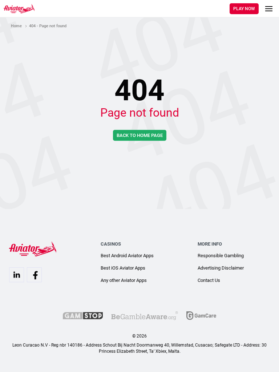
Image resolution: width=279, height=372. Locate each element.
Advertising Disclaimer (221, 268)
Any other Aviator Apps (124, 280)
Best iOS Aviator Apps (123, 268)
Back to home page (140, 135)
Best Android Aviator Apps (127, 255)
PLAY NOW (244, 8)
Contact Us (209, 280)
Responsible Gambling (221, 255)
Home (16, 26)
